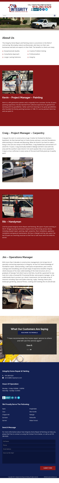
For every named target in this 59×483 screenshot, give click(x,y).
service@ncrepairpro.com (13, 378)
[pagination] (27, 349)
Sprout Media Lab (53, 477)
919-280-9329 (9, 376)
